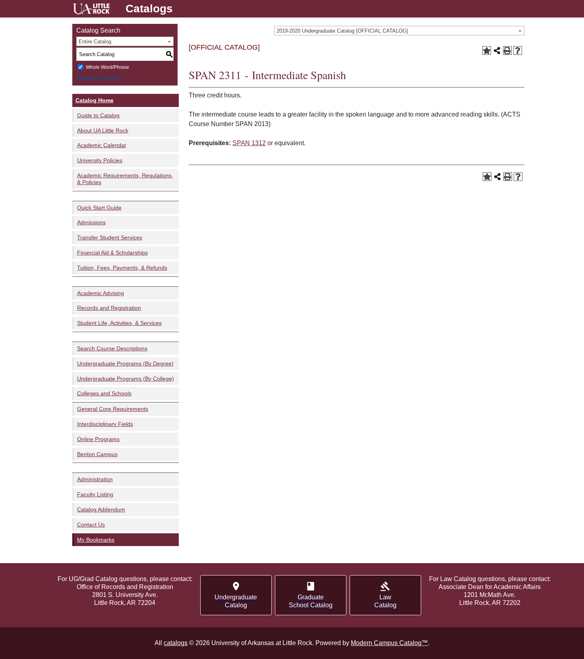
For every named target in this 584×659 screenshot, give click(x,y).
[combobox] (399, 30)
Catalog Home (94, 100)
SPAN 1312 (249, 143)
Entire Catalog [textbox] (95, 42)
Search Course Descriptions (112, 348)
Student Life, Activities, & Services (119, 323)
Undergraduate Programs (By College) (125, 378)
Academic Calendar (101, 145)
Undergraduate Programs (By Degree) (125, 363)
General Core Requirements (112, 409)
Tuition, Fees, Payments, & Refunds (122, 267)
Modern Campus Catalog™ (389, 643)
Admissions (91, 222)
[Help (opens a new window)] (517, 50)
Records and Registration (109, 308)
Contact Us (91, 524)
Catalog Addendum (101, 509)
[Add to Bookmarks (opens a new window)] (486, 50)
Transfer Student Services (109, 237)
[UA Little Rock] (91, 10)
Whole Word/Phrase (107, 67)
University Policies (99, 160)
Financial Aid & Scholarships (112, 252)
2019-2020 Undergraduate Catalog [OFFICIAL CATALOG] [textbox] (342, 31)
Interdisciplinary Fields (105, 424)
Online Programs (98, 439)
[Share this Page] (497, 50)
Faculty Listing (95, 494)
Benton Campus (97, 454)
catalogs (176, 643)
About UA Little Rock (102, 130)
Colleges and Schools (104, 393)
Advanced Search (98, 77)
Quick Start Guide (99, 207)
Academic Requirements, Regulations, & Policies (125, 178)
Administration (95, 479)
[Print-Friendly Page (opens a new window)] (507, 50)
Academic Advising (100, 293)
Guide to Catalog (98, 115)
